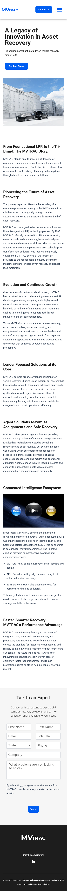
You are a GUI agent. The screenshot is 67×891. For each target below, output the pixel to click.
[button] (59, 9)
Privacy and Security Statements (36, 880)
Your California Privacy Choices (37, 884)
